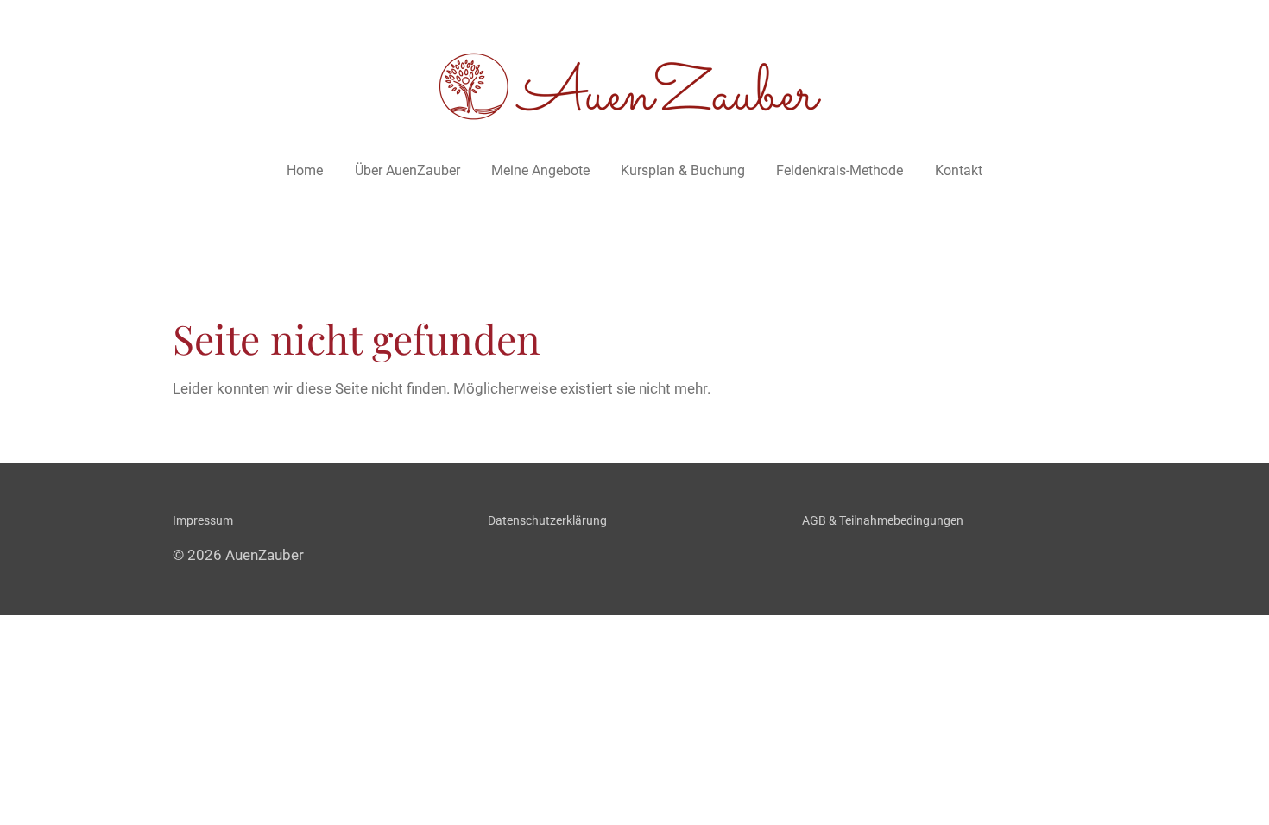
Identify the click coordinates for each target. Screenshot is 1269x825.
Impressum (203, 520)
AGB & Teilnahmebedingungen (882, 520)
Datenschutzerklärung (547, 520)
